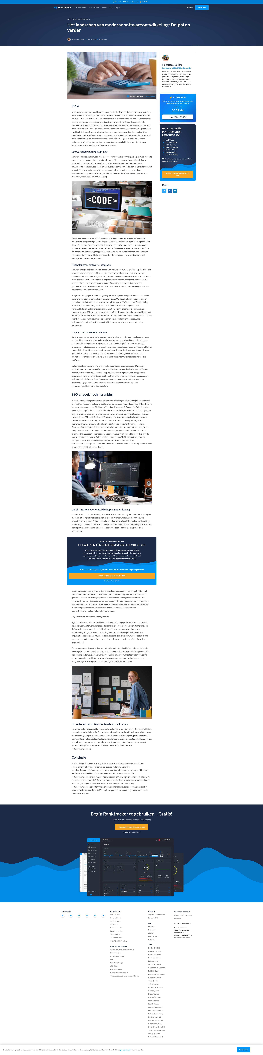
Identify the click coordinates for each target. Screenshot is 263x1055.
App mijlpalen (153, 936)
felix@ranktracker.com (182, 938)
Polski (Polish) (153, 971)
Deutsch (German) (154, 951)
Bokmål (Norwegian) (155, 1037)
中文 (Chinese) (153, 984)
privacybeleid (125, 1050)
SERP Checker (115, 921)
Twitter (87, 915)
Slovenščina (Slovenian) (156, 1027)
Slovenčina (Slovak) (155, 1024)
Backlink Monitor (116, 931)
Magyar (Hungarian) (155, 1007)
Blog (110, 8)
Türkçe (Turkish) (154, 981)
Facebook (63, 915)
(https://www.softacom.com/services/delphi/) (104, 135)
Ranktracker (62, 7)
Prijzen (104, 8)
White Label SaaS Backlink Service (122, 949)
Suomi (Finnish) (153, 1004)
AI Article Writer (116, 938)
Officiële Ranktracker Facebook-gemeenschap (79, 915)
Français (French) (154, 958)
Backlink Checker (116, 928)
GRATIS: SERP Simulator (119, 941)
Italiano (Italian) (154, 961)
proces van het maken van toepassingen (122, 157)
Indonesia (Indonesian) (156, 1010)
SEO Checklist (115, 934)
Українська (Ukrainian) (156, 1030)
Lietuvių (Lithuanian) (155, 1014)
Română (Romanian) (155, 1020)
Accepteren (243, 1050)
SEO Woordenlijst (116, 963)
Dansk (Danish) (153, 994)
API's (89, 312)
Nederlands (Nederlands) (157, 968)
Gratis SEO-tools (116, 969)
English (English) (154, 948)
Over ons (177, 919)
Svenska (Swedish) (154, 977)
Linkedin (95, 915)
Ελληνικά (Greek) (154, 997)
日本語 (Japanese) (154, 964)
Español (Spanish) (154, 954)
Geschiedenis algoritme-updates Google (124, 976)
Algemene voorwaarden (156, 914)
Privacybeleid (153, 918)
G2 (103, 915)
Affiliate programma (117, 956)
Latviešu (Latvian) (154, 1017)
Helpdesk (151, 940)
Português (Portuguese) (156, 974)
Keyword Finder (116, 918)
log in (107, 581)
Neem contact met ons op (183, 915)
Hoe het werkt (94, 8)
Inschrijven (202, 7)
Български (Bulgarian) (156, 987)
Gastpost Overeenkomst (119, 973)
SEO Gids (113, 966)
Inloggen (190, 7)
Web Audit (114, 924)
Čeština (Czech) (153, 991)
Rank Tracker (114, 914)
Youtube (71, 915)
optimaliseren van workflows (84, 286)
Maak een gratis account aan (111, 576)
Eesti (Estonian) (153, 1001)
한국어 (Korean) (154, 1033)
